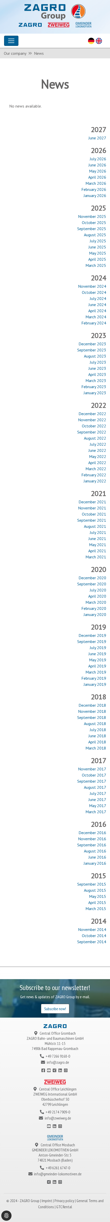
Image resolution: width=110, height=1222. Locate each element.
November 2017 (92, 768)
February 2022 (93, 474)
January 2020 (95, 614)
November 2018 (92, 711)
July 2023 (98, 362)
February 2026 (93, 189)
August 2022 (95, 438)
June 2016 (97, 857)
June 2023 (97, 368)
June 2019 (97, 653)
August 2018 (95, 723)
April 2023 (97, 374)
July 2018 (98, 729)
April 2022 (97, 462)
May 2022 (97, 456)
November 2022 (92, 419)
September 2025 (91, 228)
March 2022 (95, 468)
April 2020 (97, 596)
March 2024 (95, 316)
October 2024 (94, 292)
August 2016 (95, 850)
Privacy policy (64, 1200)
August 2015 (95, 890)
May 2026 (97, 171)
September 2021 (91, 520)
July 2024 (98, 298)
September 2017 (91, 781)
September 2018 (91, 717)
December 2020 (92, 577)
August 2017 (95, 787)
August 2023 (95, 356)
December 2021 (92, 501)
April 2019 (97, 665)
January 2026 (95, 195)
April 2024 (97, 310)
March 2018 (95, 748)
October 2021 (94, 514)
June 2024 (97, 304)
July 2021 (98, 532)
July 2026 (98, 158)
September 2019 (91, 641)
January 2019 (95, 684)
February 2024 (93, 322)
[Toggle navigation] (11, 41)
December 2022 (92, 413)
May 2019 (97, 659)
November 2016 (92, 838)
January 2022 (95, 480)
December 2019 (92, 635)
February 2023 (93, 386)
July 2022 (98, 444)
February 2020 (93, 608)
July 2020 (98, 590)
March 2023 (95, 380)
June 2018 (97, 735)
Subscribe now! (55, 1008)
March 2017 (95, 811)
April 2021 (97, 550)
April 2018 (97, 741)
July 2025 (98, 240)
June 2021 (97, 538)
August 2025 (95, 234)
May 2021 (97, 544)
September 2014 (91, 941)
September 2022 (91, 432)
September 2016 (91, 844)
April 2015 (97, 902)
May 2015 (97, 896)
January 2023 (95, 392)
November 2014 (92, 929)
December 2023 (92, 343)
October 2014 (94, 935)
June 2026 (97, 164)
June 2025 (97, 246)
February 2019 (93, 678)
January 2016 (95, 863)
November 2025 (92, 216)
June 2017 (97, 799)
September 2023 (91, 349)
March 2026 (95, 183)
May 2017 (97, 805)
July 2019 (98, 647)
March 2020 (95, 602)
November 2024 (92, 286)
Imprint (47, 1200)
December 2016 (92, 832)
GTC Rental (64, 1206)
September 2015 (91, 884)
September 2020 (91, 583)
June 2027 (97, 137)
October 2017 (94, 775)
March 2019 (95, 672)
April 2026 (97, 177)
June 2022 (97, 450)
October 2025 (94, 222)
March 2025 (95, 265)
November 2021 (92, 507)
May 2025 (97, 253)
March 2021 (95, 556)
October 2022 (94, 425)
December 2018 (92, 705)
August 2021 (95, 526)
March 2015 (95, 908)
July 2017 (98, 793)
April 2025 (97, 259)
